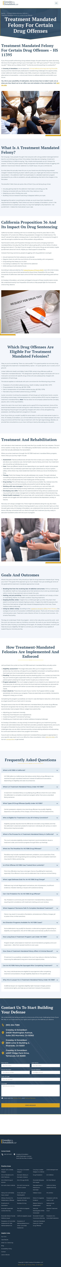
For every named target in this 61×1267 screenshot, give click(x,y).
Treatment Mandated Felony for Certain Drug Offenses (39, 1223)
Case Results (4, 1239)
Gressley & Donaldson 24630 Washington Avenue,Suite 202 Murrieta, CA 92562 (20, 1033)
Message (4, 1083)
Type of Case (5, 1076)
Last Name (35, 1063)
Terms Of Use (21, 1264)
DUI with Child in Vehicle (8, 1185)
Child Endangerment (52, 1169)
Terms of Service (30, 1098)
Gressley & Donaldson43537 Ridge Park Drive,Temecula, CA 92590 (17, 1053)
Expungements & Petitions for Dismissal (37, 1187)
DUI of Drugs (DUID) (23, 1180)
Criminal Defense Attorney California (17, 13)
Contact (3, 1251)
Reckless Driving (21, 1203)
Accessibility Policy (6, 1248)
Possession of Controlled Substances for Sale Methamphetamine (8, 1223)
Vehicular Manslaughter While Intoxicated (38, 1211)
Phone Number (6, 1069)
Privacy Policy (17, 1098)
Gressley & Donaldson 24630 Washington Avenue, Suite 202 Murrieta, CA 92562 (24, 1156)
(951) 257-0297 (8, 1154)
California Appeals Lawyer (24, 1216)
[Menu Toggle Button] (56, 3)
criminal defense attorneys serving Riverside (43, 68)
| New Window (44, 608)
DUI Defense (49, 1175)
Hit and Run (49, 1192)
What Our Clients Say (7, 1242)
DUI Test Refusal (51, 1180)
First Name (4, 1063)
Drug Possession (37, 1175)
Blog (2, 1245)
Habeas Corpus (37, 1192)
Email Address (36, 1069)
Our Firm (3, 1236)
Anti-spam (40, 1264)
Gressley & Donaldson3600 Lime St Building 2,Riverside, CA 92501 (18, 1043)
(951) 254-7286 (13, 1025)
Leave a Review (5, 1254)
